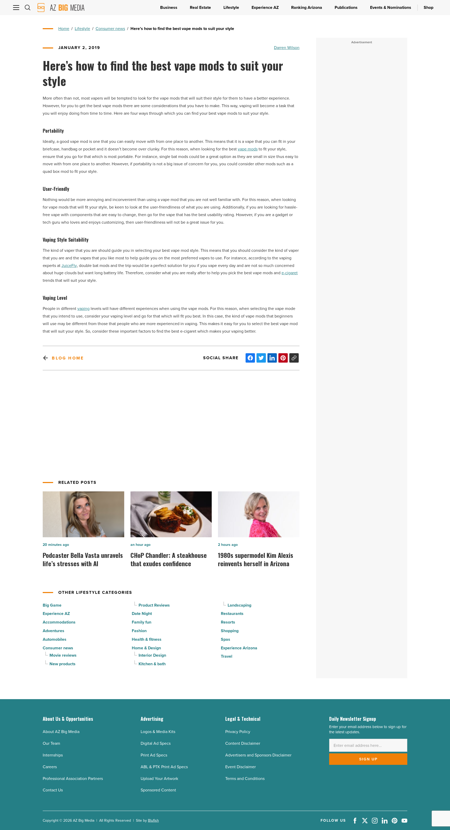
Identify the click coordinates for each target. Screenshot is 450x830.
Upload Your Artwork (159, 779)
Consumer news (110, 29)
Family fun (141, 622)
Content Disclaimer (242, 743)
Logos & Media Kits (158, 732)
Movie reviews (63, 655)
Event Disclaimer (240, 767)
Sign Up (368, 759)
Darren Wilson (286, 48)
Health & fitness (146, 639)
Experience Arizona (239, 648)
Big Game (52, 605)
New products (62, 664)
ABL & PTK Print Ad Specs (164, 767)
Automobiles (54, 639)
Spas (225, 639)
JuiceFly (69, 265)
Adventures (53, 631)
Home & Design (146, 648)
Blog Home (68, 358)
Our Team (51, 743)
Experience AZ (56, 614)
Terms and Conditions (245, 779)
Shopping (230, 631)
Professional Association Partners (73, 779)
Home (63, 29)
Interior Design (152, 655)
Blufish (153, 820)
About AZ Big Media (61, 732)
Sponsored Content (158, 790)
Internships (53, 755)
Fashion (139, 631)
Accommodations (59, 622)
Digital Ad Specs (156, 743)
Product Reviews (154, 605)
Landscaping (239, 605)
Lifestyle (82, 29)
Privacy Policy (237, 732)
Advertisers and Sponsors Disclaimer (258, 755)
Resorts (228, 622)
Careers (50, 767)
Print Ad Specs (154, 755)
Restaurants (232, 614)
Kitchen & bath (152, 664)
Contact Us (53, 790)
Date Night (142, 614)
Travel (226, 656)
